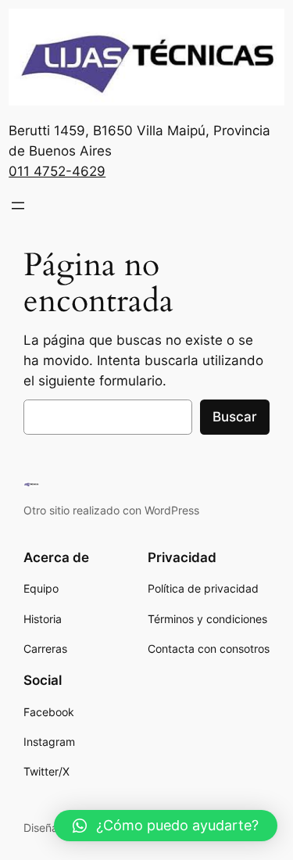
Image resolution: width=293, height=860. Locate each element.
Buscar (235, 417)
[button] (165, 825)
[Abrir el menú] (18, 205)
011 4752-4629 (57, 171)
